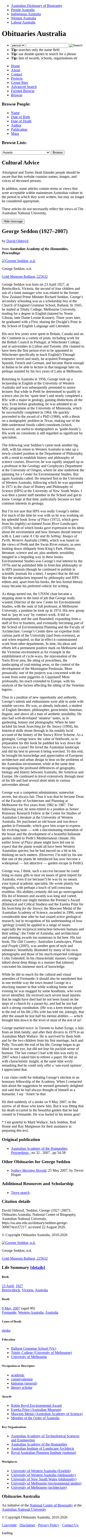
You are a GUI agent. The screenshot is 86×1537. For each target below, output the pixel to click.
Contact (16, 74)
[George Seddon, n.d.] (19, 261)
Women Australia (23, 18)
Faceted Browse (22, 91)
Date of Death (21, 121)
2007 (16, 1308)
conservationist (22, 1379)
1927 (19, 1286)
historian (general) (24, 1383)
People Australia (23, 10)
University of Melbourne (29, 1357)
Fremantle (9, 1312)
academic (18, 1375)
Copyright (9, 1525)
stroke (6, 1330)
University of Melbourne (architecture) (39, 1487)
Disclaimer (27, 1525)
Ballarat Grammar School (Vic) (33, 1348)
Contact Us (70, 1525)
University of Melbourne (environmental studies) (46, 1483)
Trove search (20, 1193)
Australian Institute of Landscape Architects (42, 1448)
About (15, 70)
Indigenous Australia (26, 14)
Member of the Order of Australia (35, 1418)
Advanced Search (24, 87)
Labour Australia (23, 22)
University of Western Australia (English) (41, 1471)
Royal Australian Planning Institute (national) (43, 1453)
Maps (15, 134)
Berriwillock (11, 1290)
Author (16, 125)
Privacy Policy (48, 1525)
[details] (37, 1267)
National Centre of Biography (51, 1505)
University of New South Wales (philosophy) (43, 1479)
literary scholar (21, 1387)
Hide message (13, 221)
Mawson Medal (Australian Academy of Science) (47, 1414)
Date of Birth (20, 117)
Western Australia (31, 1312)
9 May (6, 1308)
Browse (16, 95)
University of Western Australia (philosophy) (43, 1475)
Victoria (27, 1290)
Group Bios (19, 83)
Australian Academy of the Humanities (39, 1444)
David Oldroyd (17, 241)
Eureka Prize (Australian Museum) (36, 1410)
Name (15, 113)
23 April (8, 1286)
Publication (19, 129)
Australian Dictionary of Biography (36, 6)
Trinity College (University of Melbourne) (41, 1353)
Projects (16, 78)
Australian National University (24, 1509)
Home (15, 66)
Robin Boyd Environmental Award (36, 1405)
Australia (41, 1290)
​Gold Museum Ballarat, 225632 (25, 276)
